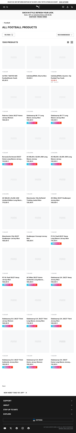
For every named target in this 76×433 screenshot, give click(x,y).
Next (4, 386)
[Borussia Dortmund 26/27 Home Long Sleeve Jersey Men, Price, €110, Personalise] (13, 146)
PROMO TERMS (42, 17)
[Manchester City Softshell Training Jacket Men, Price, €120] (38, 186)
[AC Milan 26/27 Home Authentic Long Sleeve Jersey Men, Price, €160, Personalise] (38, 267)
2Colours (30, 111)
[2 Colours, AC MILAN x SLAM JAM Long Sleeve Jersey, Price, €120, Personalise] (38, 146)
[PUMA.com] (38, 7)
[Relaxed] (72, 42)
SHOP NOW (32, 17)
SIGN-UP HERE (63, 2)
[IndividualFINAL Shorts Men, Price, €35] (38, 62)
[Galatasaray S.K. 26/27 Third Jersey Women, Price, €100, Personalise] (13, 308)
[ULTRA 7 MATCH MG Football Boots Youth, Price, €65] (13, 63)
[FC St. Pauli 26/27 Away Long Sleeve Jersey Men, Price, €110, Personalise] (62, 225)
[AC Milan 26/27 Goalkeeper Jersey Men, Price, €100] (62, 186)
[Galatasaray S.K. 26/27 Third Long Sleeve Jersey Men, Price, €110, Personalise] (38, 308)
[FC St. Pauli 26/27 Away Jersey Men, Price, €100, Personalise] (13, 267)
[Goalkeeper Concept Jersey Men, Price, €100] (38, 224)
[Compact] (68, 42)
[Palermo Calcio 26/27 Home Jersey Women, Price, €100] (13, 103)
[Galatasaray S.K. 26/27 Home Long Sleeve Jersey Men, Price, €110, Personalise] (62, 349)
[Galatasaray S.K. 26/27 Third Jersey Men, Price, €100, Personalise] (62, 308)
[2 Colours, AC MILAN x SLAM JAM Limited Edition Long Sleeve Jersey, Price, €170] (13, 186)
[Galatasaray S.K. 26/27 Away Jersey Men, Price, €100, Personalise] (62, 267)
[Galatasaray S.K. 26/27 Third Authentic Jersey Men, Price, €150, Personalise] (13, 349)
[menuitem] (5, 428)
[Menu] (4, 7)
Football (7, 23)
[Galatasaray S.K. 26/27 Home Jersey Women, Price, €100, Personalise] (38, 349)
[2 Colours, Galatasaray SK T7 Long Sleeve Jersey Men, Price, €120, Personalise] (38, 105)
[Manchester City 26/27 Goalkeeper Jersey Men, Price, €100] (13, 224)
